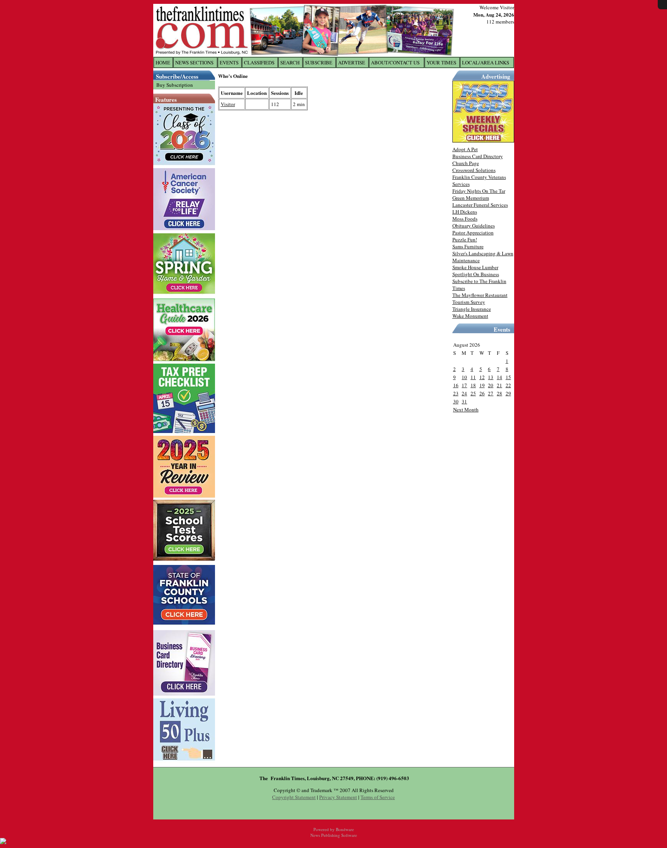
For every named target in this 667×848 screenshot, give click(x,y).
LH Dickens (464, 211)
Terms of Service (378, 797)
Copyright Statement (294, 797)
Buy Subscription (174, 84)
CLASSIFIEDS (259, 62)
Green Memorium (470, 197)
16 (456, 385)
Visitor (228, 104)
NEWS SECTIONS (194, 62)
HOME (163, 62)
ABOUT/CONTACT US (395, 62)
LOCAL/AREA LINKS (485, 62)
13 (490, 377)
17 (464, 385)
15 (508, 377)
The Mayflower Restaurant (480, 295)
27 (490, 393)
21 (499, 385)
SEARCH (290, 62)
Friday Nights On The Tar (478, 190)
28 (499, 393)
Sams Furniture (468, 246)
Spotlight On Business (475, 274)
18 (473, 385)
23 (456, 393)
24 (464, 393)
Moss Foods (464, 218)
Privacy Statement (338, 797)
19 (482, 385)
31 (464, 401)
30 (456, 401)
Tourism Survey (468, 301)
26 (482, 393)
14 (499, 377)
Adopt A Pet (465, 149)
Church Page (465, 163)
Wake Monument (470, 315)
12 (482, 377)
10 (464, 377)
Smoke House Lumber (475, 267)
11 (473, 377)
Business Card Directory (477, 156)
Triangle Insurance (471, 308)
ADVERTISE (351, 62)
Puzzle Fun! (464, 239)
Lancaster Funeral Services (480, 204)
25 (473, 393)
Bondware (345, 829)
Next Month (466, 409)
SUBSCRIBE (318, 62)
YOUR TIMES (441, 62)
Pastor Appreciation (473, 232)
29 (508, 393)
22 (508, 385)
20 (490, 385)
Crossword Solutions (474, 170)
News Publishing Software (333, 835)
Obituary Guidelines (473, 225)
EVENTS (229, 62)
